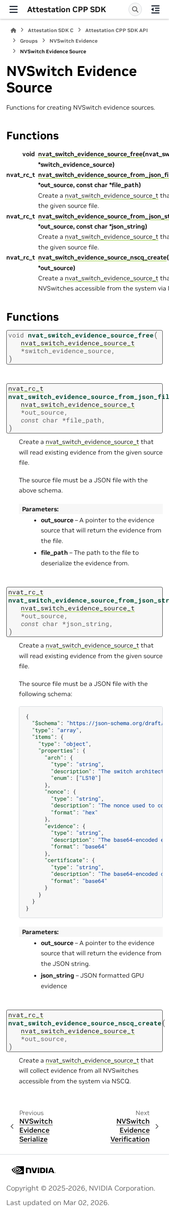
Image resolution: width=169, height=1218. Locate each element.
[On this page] (155, 9)
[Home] (13, 30)
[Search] (135, 9)
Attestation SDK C (50, 30)
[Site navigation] (13, 9)
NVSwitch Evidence (73, 41)
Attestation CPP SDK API (116, 30)
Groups (29, 41)
